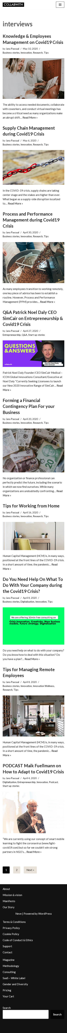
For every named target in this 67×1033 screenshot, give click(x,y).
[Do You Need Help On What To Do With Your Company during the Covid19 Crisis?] (33, 626)
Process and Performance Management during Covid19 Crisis (31, 219)
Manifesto (9, 901)
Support (7, 946)
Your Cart (8, 996)
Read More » (30, 117)
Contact (7, 952)
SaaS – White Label (14, 978)
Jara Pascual (12, 48)
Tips (46, 52)
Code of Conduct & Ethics (18, 940)
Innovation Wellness (43, 686)
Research (38, 52)
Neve (18, 913)
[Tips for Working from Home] (33, 536)
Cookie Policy (11, 934)
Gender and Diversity (15, 984)
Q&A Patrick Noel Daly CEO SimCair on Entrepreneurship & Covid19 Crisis (33, 318)
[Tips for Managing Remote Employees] (33, 715)
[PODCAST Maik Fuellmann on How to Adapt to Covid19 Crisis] (33, 812)
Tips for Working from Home (31, 505)
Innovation (26, 52)
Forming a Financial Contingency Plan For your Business (29, 406)
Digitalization (27, 601)
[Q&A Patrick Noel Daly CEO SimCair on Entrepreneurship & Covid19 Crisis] (33, 353)
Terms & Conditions (14, 921)
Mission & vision (12, 895)
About (6, 888)
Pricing (7, 990)
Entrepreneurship (12, 334)
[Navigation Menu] (60, 5)
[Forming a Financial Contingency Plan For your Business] (33, 450)
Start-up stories (36, 334)
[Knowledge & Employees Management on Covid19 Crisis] (33, 78)
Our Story (8, 907)
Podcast (53, 782)
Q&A (24, 334)
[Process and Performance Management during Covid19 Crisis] (33, 262)
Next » (30, 869)
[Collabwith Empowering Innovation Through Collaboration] (13, 5)
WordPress (45, 913)
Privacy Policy (11, 928)
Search (7, 1007)
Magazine (8, 959)
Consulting (9, 972)
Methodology (11, 965)
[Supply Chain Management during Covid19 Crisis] (33, 167)
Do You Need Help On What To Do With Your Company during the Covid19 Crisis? (33, 585)
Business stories (11, 52)
